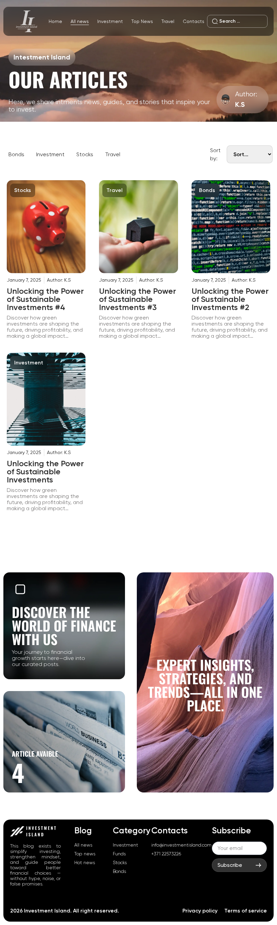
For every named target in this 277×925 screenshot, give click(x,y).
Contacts (193, 21)
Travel (167, 21)
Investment (110, 21)
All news (80, 21)
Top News (142, 21)
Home (55, 21)
